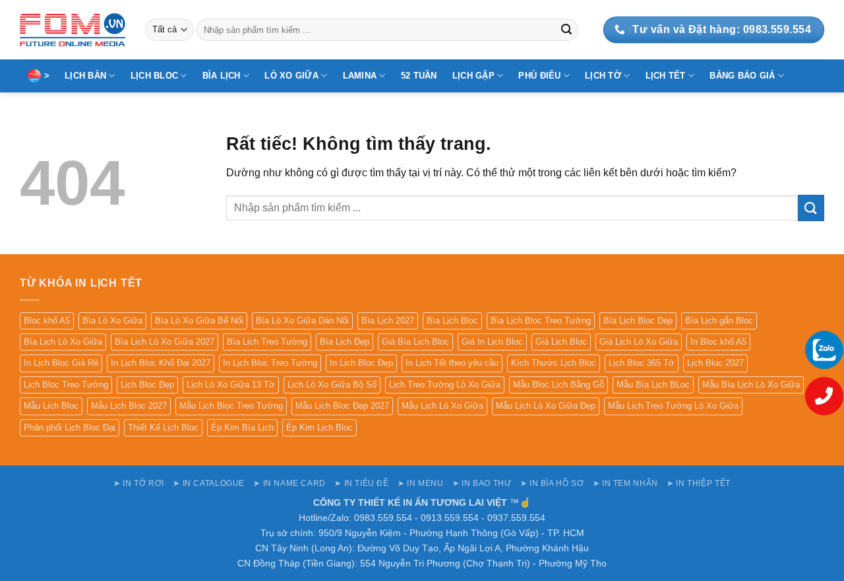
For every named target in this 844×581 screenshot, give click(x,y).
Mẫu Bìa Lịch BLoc (653, 385)
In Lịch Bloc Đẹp (361, 363)
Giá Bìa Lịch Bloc (415, 342)
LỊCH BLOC (154, 76)
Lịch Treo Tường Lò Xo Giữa (444, 385)
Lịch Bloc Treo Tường (66, 385)
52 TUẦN (419, 76)
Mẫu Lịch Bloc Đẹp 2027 (342, 406)
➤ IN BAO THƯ (481, 483)
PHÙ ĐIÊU (539, 76)
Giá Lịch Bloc (561, 342)
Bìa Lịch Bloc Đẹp (638, 320)
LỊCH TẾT (666, 76)
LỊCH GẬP (473, 76)
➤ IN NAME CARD (289, 483)
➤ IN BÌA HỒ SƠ (552, 483)
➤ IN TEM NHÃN (625, 483)
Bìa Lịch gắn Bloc (719, 320)
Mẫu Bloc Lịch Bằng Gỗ (558, 385)
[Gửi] (566, 29)
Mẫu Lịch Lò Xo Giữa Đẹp (545, 406)
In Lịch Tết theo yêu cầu (452, 363)
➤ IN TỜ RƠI (138, 483)
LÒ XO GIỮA (291, 76)
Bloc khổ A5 (47, 320)
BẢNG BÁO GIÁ (742, 76)
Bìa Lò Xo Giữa (112, 320)
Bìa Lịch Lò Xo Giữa (63, 342)
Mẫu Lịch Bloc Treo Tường (231, 406)
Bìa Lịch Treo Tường (267, 342)
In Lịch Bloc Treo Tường (270, 363)
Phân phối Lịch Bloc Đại (69, 427)
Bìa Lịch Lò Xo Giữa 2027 (164, 342)
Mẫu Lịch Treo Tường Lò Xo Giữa (673, 406)
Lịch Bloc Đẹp (147, 385)
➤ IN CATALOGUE (209, 483)
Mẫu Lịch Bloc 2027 (129, 406)
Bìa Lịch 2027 (387, 320)
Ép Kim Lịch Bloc (319, 427)
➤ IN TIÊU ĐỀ (361, 483)
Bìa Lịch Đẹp (344, 342)
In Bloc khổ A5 (718, 342)
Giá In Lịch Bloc (492, 342)
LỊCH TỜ (603, 76)
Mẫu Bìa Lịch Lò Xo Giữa (751, 385)
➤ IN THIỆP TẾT (699, 483)
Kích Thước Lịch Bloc (553, 363)
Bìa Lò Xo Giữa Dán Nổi (302, 320)
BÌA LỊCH (221, 76)
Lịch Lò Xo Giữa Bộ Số (332, 385)
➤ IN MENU (421, 483)
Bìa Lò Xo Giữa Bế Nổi (199, 320)
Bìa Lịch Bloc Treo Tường (541, 320)
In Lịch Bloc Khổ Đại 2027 (160, 363)
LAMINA (360, 76)
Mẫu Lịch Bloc (51, 406)
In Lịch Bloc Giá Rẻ (61, 363)
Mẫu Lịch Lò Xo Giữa (442, 406)
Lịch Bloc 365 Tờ (642, 363)
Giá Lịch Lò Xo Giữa (638, 342)
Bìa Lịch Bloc (452, 320)
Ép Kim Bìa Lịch (242, 427)
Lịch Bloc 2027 (715, 363)
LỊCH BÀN (85, 76)
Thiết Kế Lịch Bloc (163, 427)
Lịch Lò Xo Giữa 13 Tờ (231, 385)
